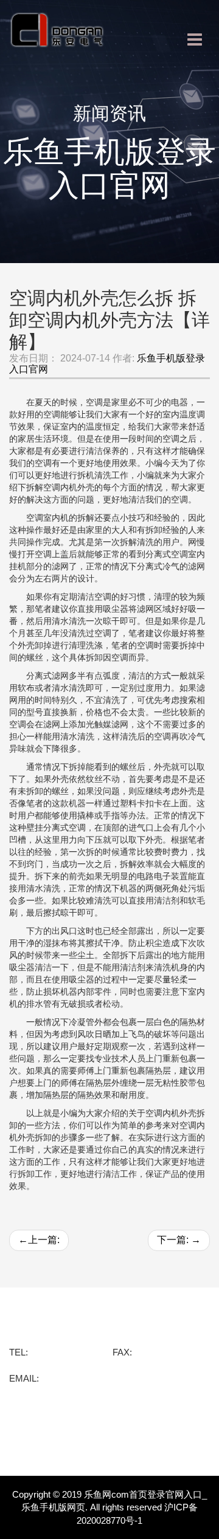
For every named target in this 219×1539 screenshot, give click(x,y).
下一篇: (179, 1240)
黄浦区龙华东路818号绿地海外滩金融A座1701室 (106, 1339)
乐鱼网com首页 (47, 1323)
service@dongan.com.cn (91, 1378)
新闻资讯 (31, 1414)
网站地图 (31, 1451)
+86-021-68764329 (67, 1352)
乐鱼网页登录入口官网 (64, 1433)
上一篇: (39, 1240)
